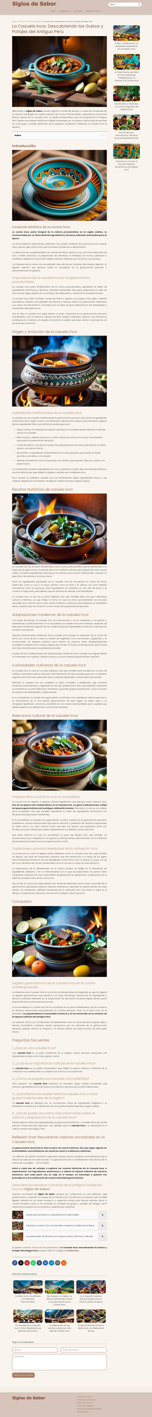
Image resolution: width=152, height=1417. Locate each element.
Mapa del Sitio (82, 1412)
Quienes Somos (92, 11)
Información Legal (84, 1397)
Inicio (53, 11)
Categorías (64, 11)
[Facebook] (14, 1263)
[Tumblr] (39, 1263)
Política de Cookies (84, 1403)
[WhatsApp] (33, 1263)
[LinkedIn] (45, 1263)
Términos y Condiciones (86, 1400)
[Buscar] (139, 4)
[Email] (57, 1263)
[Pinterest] (27, 1263)
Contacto (78, 11)
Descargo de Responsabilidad (89, 1409)
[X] (21, 1263)
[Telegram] (51, 1263)
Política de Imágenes (85, 1406)
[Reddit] (63, 1263)
